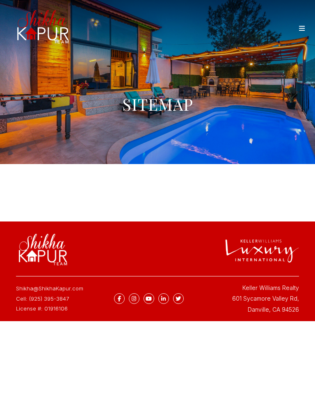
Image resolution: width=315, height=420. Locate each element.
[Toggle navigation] (302, 28)
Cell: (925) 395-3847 (42, 298)
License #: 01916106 (42, 308)
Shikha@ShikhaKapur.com (49, 288)
